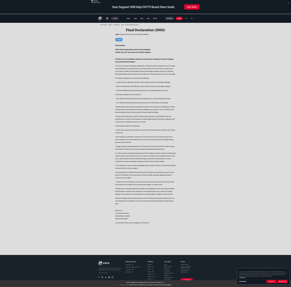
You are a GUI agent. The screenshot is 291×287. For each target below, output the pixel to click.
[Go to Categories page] (107, 18)
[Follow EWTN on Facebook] (102, 277)
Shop (148, 18)
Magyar (149, 271)
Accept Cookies (282, 281)
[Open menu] (192, 18)
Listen (135, 18)
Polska (149, 269)
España (149, 266)
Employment (167, 271)
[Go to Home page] (103, 263)
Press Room (167, 268)
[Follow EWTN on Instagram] (112, 277)
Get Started (169, 18)
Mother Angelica (168, 266)
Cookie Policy (242, 277)
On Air (115, 18)
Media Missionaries (168, 277)
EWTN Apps (167, 275)
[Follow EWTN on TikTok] (106, 277)
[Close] (288, 3)
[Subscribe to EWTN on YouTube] (109, 277)
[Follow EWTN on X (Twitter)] (99, 277)
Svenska (150, 274)
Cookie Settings (242, 281)
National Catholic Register (132, 267)
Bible (142, 18)
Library (110, 24)
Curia (122, 24)
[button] (155, 18)
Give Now (192, 7)
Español (149, 264)
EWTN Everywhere (168, 273)
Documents (117, 24)
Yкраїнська (150, 276)
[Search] (186, 18)
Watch (128, 18)
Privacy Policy (167, 279)
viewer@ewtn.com (185, 270)
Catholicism (103, 24)
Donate (179, 18)
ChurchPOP (128, 269)
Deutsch (150, 279)
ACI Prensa (128, 272)
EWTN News (128, 264)
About (165, 264)
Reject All (271, 281)
